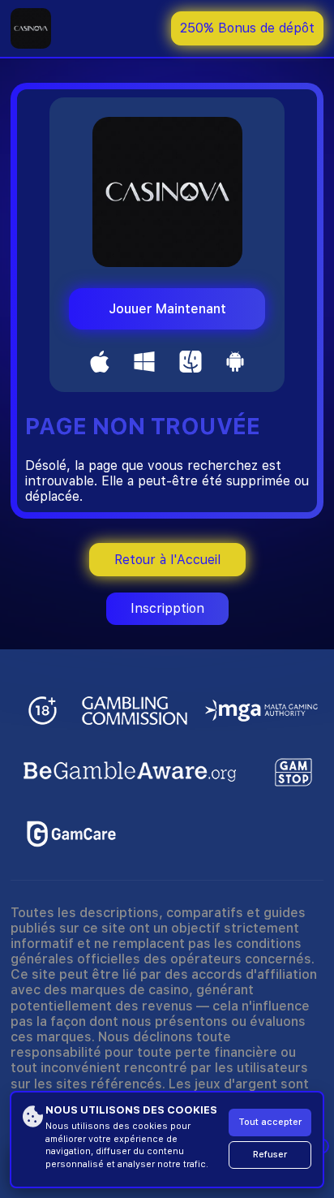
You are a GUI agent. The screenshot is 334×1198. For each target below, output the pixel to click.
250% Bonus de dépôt (247, 28)
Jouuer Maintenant (167, 309)
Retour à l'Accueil (167, 559)
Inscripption (167, 608)
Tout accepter (270, 1122)
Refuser (270, 1154)
